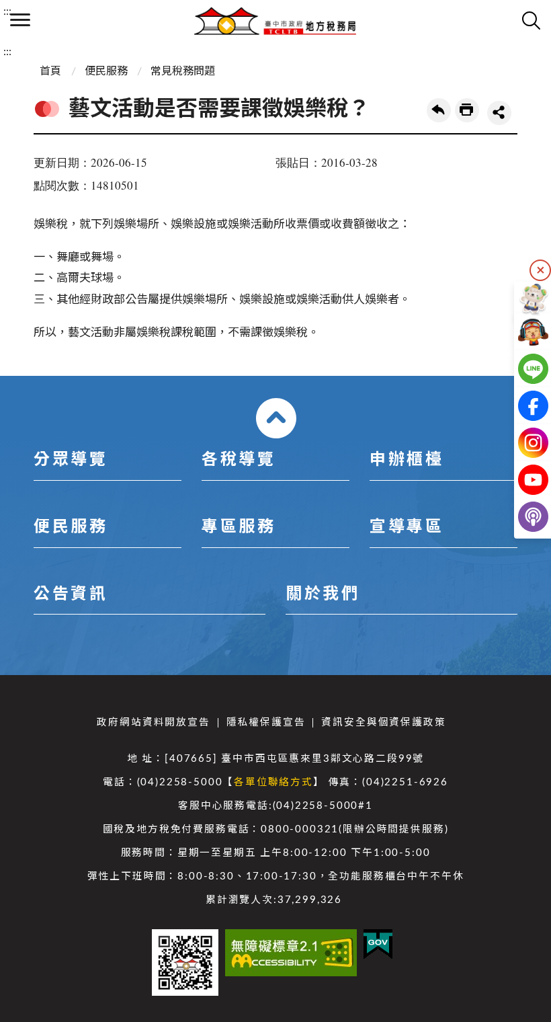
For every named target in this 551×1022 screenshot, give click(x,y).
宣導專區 (406, 527)
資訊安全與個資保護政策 (383, 722)
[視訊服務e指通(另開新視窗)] (522, 331)
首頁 (50, 71)
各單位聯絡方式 (273, 782)
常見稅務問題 (183, 71)
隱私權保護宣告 (266, 722)
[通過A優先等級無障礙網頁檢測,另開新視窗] (291, 952)
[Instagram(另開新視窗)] (522, 442)
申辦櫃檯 (406, 460)
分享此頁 (499, 113)
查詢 (531, 20)
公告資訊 (71, 594)
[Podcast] (522, 516)
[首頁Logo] (275, 20)
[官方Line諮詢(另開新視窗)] (522, 368)
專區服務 (239, 527)
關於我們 (322, 594)
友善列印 (467, 110)
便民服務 (106, 71)
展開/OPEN (276, 418)
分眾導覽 (71, 460)
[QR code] (185, 962)
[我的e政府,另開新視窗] (378, 944)
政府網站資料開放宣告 (153, 722)
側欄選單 (20, 20)
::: (7, 11)
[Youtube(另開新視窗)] (522, 479)
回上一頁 (439, 110)
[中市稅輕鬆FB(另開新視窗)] (522, 405)
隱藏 (540, 270)
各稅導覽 (239, 460)
